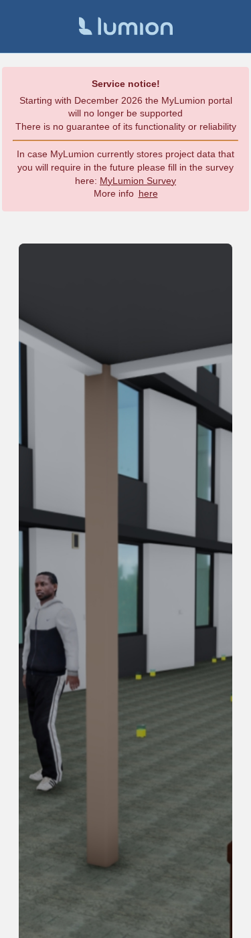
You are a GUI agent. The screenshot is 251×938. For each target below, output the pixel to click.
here (148, 193)
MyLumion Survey (138, 180)
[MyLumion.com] (126, 26)
